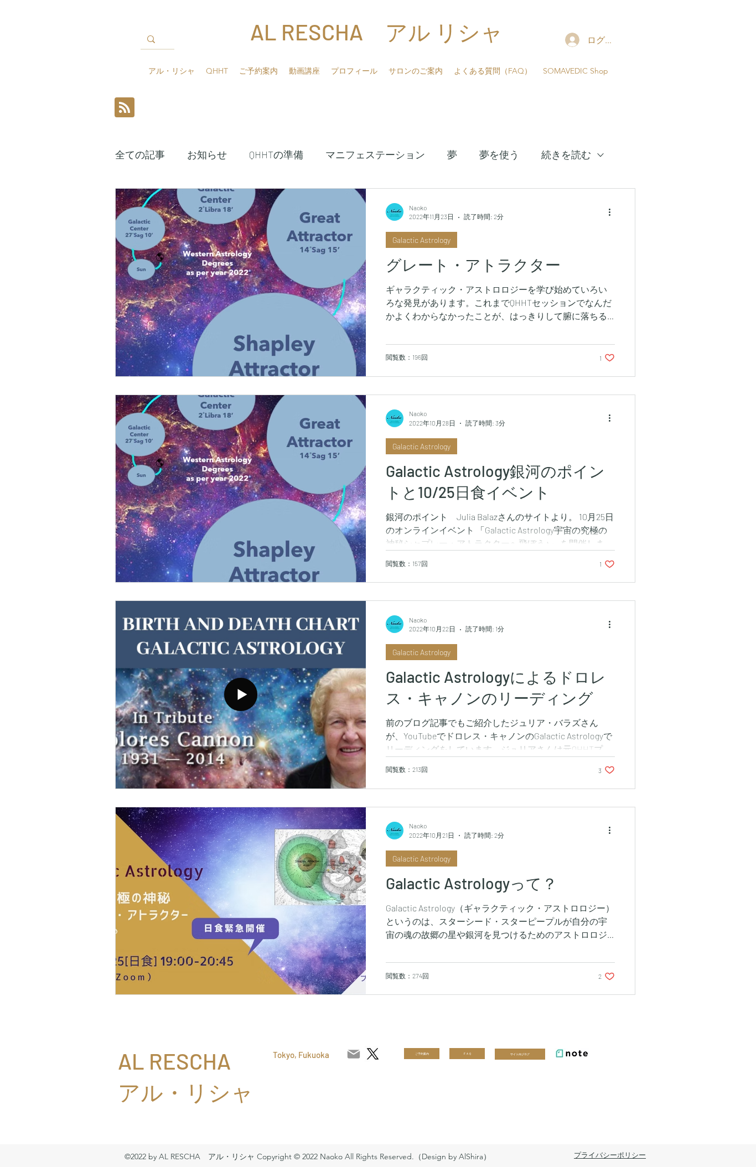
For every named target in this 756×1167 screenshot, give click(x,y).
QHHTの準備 (276, 154)
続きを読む (566, 154)
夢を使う (499, 154)
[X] (373, 1054)
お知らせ (207, 154)
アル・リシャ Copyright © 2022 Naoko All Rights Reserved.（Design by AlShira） (349, 1156)
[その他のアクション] (613, 212)
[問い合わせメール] (353, 1054)
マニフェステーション (375, 154)
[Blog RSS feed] (124, 107)
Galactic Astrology (421, 240)
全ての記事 (140, 154)
